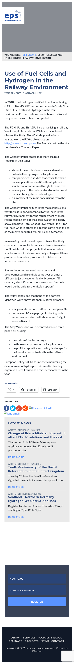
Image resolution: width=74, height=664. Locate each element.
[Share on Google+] (19, 408)
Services (29, 637)
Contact (57, 641)
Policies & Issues (50, 637)
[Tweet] (13, 408)
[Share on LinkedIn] (41, 408)
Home (24, 55)
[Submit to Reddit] (25, 408)
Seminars (15, 641)
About (16, 637)
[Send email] (12, 413)
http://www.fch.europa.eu (20, 143)
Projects (31, 641)
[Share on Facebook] (6, 408)
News (32, 55)
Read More (16, 457)
